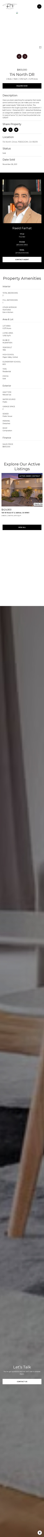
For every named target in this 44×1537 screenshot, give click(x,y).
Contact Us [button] (22, 1382)
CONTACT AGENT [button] (22, 259)
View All (22, 527)
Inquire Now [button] (22, 86)
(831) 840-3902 (22, 245)
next (24, 56)
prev (19, 56)
